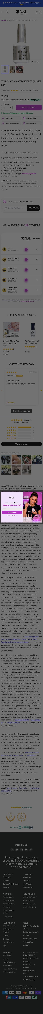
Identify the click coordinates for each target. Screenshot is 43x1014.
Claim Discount (12, 512)
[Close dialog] (41, 492)
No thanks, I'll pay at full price (12, 515)
